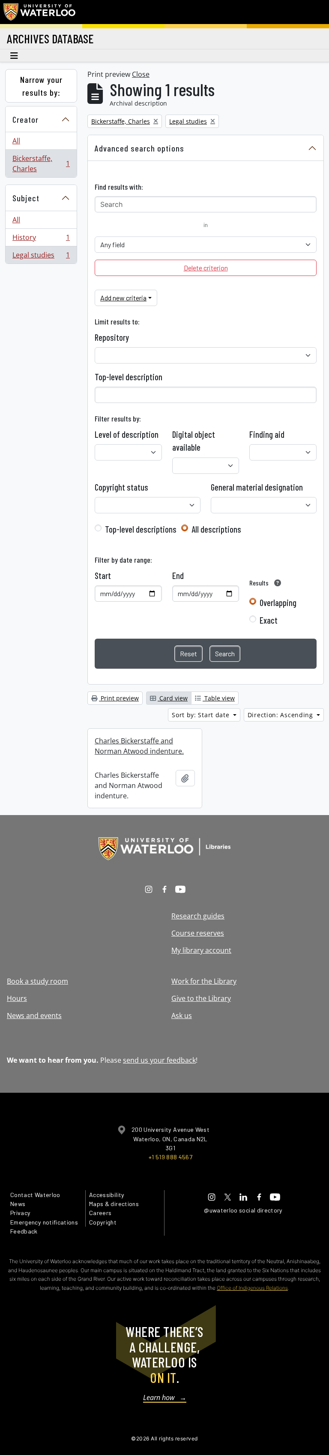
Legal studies (41, 257)
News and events (34, 1015)
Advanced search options (139, 148)
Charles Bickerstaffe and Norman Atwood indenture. (139, 746)
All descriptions (216, 529)
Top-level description (128, 377)
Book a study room (37, 981)
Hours (17, 998)
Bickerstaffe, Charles (41, 163)
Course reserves (197, 933)
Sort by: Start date (201, 715)
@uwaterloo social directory (243, 1210)
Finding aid (266, 434)
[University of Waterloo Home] (39, 12)
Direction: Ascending (281, 715)
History (41, 239)
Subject (25, 198)
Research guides (197, 916)
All (16, 141)
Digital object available (193, 440)
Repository (112, 337)
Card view (173, 698)
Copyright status (121, 487)
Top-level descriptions (140, 529)
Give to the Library (201, 998)
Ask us (181, 1015)
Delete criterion (206, 268)
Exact (269, 620)
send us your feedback (159, 1060)
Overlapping (278, 602)
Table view (219, 698)
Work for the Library (203, 981)
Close (141, 74)
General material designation (257, 487)
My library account (201, 950)
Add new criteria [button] (123, 298)
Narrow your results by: (41, 85)
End (178, 575)
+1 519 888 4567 (170, 1157)
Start (103, 575)
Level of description (127, 434)
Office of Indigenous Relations (252, 1288)
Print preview (119, 698)
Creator (25, 119)
